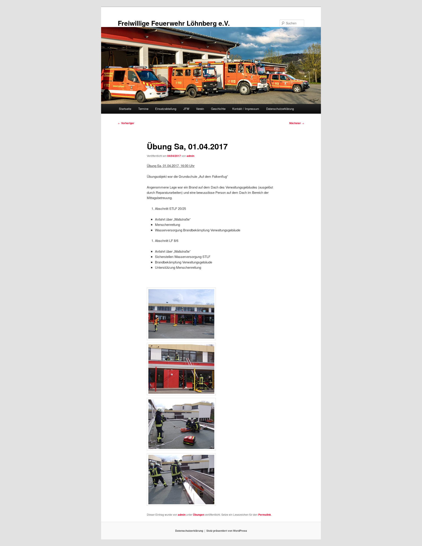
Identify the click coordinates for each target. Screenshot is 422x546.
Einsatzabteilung (165, 109)
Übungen (198, 515)
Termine (143, 109)
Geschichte (218, 109)
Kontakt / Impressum (245, 109)
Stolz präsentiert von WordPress (226, 531)
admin (190, 156)
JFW (186, 109)
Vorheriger (126, 123)
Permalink (264, 515)
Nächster (296, 123)
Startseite (125, 109)
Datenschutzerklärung (280, 109)
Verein (200, 109)
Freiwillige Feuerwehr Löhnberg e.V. (174, 23)
